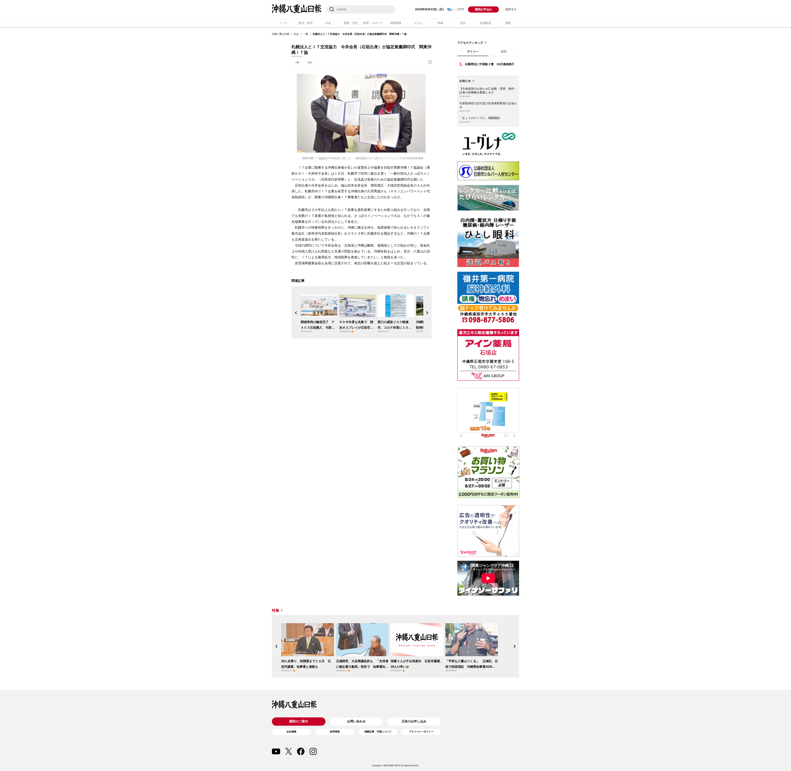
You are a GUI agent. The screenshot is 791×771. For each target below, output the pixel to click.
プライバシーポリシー (421, 731)
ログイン (511, 9)
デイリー (473, 51)
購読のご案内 (298, 721)
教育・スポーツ (373, 23)
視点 (463, 23)
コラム (418, 23)
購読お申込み (483, 9)
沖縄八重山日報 (280, 34)
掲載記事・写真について (378, 731)
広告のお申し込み (414, 721)
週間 (504, 51)
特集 (440, 23)
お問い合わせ (356, 721)
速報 (508, 23)
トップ (283, 23)
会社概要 (291, 731)
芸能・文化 (351, 23)
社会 (328, 23)
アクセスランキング (470, 42)
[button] (296, 313)
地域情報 (395, 23)
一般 (305, 34)
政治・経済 (305, 23)
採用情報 (335, 731)
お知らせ (465, 80)
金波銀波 (485, 23)
